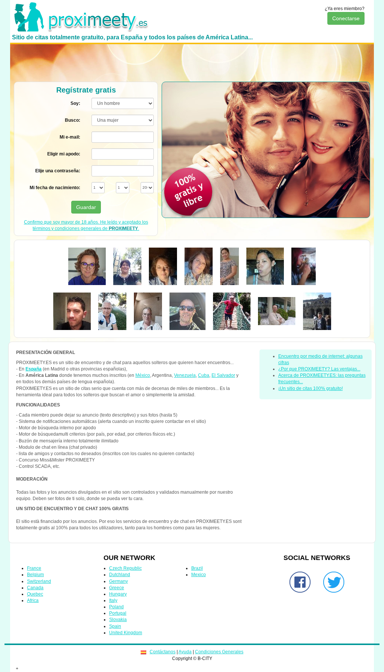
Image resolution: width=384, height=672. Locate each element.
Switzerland (39, 581)
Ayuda (185, 651)
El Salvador (223, 375)
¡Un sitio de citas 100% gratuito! (310, 388)
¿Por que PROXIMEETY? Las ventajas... (319, 369)
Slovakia (118, 619)
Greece (116, 587)
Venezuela (185, 375)
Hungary (118, 594)
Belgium (35, 574)
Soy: (75, 103)
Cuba (203, 375)
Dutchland (119, 574)
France (34, 568)
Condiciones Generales (219, 651)
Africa (33, 600)
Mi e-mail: (70, 137)
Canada (35, 587)
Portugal (117, 613)
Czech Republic (125, 568)
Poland (116, 606)
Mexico (198, 574)
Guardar (86, 207)
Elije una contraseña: (57, 170)
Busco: (72, 120)
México (142, 375)
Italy (113, 600)
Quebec (35, 594)
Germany (118, 581)
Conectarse (346, 18)
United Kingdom (125, 632)
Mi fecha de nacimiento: (55, 187)
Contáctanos (163, 651)
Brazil (197, 568)
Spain (115, 626)
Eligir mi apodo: (63, 154)
